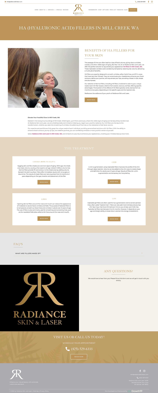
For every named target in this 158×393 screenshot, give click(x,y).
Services (51, 9)
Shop (100, 9)
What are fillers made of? (28, 253)
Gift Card (105, 9)
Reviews (65, 9)
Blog (126, 9)
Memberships (93, 9)
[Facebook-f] (148, 1)
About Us (42, 9)
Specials (59, 9)
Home (36, 9)
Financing (120, 9)
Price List (113, 9)
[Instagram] (152, 1)
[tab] (79, 253)
